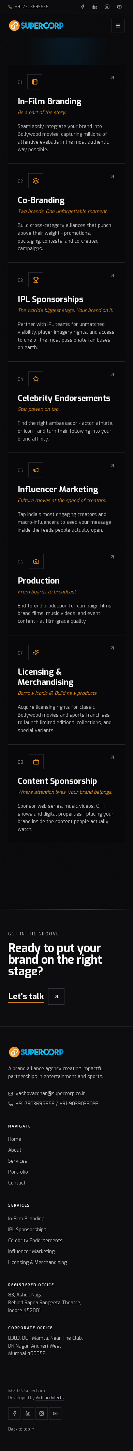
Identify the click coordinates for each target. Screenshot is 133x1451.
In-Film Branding (26, 1219)
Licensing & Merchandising (37, 1262)
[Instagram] (107, 6)
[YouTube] (119, 6)
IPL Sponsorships (27, 1229)
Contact (17, 1183)
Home (14, 1139)
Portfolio (18, 1172)
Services (17, 1161)
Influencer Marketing (31, 1251)
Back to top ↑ (21, 1429)
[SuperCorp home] (36, 25)
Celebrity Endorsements (35, 1240)
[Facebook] (82, 6)
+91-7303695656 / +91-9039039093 (57, 1104)
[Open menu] (118, 25)
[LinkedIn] (94, 6)
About (14, 1150)
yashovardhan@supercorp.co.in (51, 1093)
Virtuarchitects (49, 1397)
